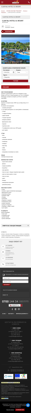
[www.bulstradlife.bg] (10, 383)
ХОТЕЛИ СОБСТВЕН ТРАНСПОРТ (14, 11)
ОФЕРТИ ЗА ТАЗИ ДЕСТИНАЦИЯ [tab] (11, 225)
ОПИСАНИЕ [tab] (5, 87)
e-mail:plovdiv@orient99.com (15, 348)
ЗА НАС (4, 313)
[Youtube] (16, 310)
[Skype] (15, 306)
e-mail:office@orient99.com (15, 336)
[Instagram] (19, 309)
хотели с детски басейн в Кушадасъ (20, 235)
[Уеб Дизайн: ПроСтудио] (4, 398)
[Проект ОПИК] (21, 376)
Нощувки (18, 70)
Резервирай (8, 31)
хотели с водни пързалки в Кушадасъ (10, 237)
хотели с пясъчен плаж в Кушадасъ (9, 234)
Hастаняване (6, 70)
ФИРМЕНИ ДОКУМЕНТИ (22, 313)
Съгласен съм (20, 409)
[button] (27, 49)
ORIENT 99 (5, 295)
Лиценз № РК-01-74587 (17, 367)
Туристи (5, 75)
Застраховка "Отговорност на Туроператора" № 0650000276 (17, 370)
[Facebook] (12, 310)
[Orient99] (15, 2)
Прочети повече (10, 409)
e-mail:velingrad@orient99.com (15, 361)
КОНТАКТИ (11, 313)
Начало (3, 11)
